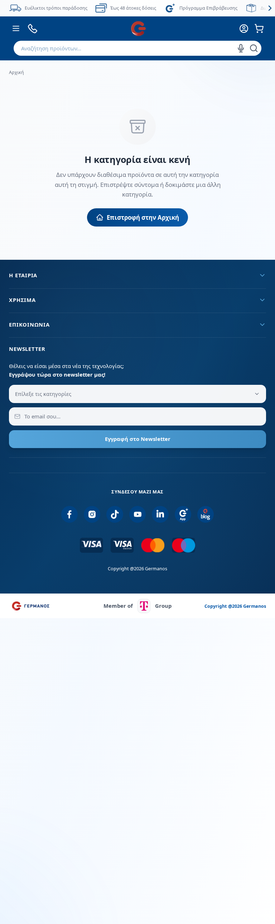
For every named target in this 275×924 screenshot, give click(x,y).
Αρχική (16, 72)
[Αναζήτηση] (254, 48)
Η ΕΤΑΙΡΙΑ (23, 275)
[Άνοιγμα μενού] (16, 28)
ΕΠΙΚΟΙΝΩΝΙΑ (29, 324)
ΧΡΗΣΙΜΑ (22, 299)
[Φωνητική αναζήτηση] (241, 48)
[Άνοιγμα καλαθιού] (259, 28)
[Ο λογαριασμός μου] (244, 28)
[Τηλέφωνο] (32, 28)
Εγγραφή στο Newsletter (137, 438)
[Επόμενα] (269, 8)
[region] (137, 8)
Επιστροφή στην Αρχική (143, 217)
